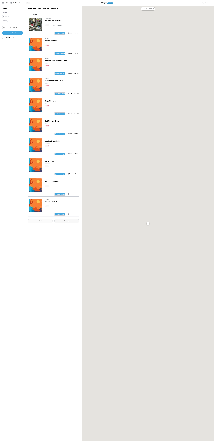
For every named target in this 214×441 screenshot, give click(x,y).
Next (65, 221)
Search (14, 32)
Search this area (149, 8)
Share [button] (76, 33)
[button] (210, 3)
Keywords (4, 24)
